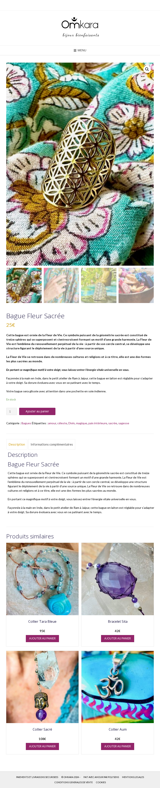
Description (17, 444)
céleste (62, 423)
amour (52, 423)
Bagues (26, 423)
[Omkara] (80, 27)
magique (81, 423)
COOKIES (101, 782)
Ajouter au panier (37, 411)
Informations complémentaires (52, 444)
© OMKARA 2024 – (70, 777)
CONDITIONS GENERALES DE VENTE (73, 782)
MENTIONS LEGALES (133, 777)
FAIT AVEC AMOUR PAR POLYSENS (101, 777)
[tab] (16, 444)
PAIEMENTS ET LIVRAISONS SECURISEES (37, 777)
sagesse (123, 423)
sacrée (112, 423)
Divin (71, 423)
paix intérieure (97, 423)
